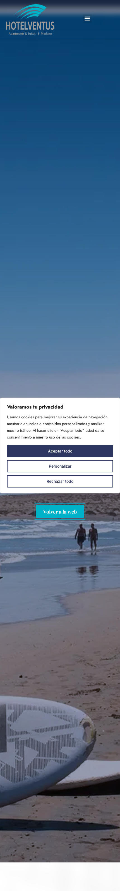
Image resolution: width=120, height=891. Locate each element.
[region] (60, 445)
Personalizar (60, 466)
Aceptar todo (60, 451)
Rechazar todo (60, 481)
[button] (87, 18)
